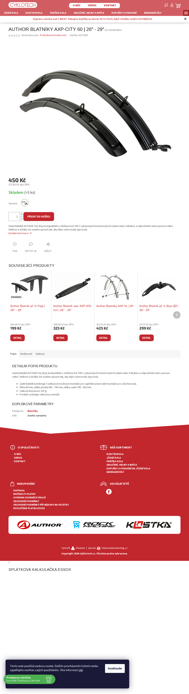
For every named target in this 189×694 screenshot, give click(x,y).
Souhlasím (115, 668)
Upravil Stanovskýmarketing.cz (108, 548)
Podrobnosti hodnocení (53, 35)
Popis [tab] (13, 354)
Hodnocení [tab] (26, 354)
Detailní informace (18, 233)
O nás (75, 5)
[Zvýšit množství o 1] (21, 214)
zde (80, 670)
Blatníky (33, 411)
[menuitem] (11, 13)
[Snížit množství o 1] (21, 219)
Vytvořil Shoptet (73, 548)
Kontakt (109, 5)
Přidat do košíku (38, 216)
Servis (91, 5)
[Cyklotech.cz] (21, 5)
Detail (17, 337)
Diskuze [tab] (40, 354)
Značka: (78, 35)
